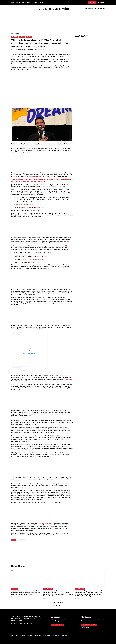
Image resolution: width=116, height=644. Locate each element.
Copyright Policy (37, 635)
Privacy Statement (46, 635)
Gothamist (35, 453)
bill (66, 246)
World (41, 2)
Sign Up (57, 625)
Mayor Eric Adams (46, 523)
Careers (23, 635)
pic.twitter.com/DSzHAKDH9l (35, 259)
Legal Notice (29, 635)
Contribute (101, 2)
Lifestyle (34, 2)
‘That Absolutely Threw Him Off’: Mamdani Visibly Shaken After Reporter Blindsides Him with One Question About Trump (25, 592)
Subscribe (92, 2)
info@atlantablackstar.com (25, 623)
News (28, 2)
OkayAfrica (46, 268)
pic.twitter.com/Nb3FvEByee (25, 204)
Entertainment (20, 2)
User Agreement (55, 635)
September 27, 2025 (34, 262)
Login (12, 635)
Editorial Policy (64, 635)
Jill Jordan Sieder (17, 49)
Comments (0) (41, 49)
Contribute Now (89, 625)
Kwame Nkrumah (35, 176)
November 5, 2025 (39, 207)
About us (17, 635)
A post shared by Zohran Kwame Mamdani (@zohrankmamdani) (29, 370)
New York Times (57, 436)
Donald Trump (67, 379)
